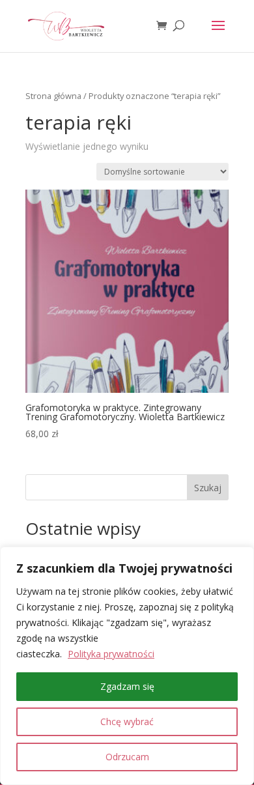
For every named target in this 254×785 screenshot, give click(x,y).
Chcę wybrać (127, 721)
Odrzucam (127, 756)
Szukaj (207, 487)
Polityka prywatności (111, 654)
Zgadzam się (127, 686)
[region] (127, 666)
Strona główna (53, 96)
